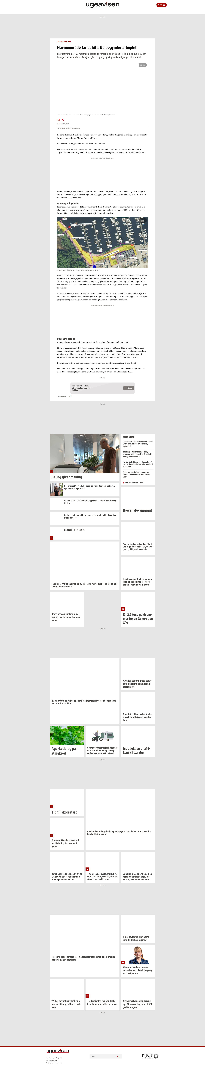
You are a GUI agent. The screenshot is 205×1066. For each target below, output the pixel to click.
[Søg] (118, 1056)
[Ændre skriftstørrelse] (58, 119)
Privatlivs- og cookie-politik (54, 1058)
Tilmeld (130, 388)
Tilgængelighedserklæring (53, 1063)
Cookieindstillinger (51, 1060)
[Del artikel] (63, 119)
